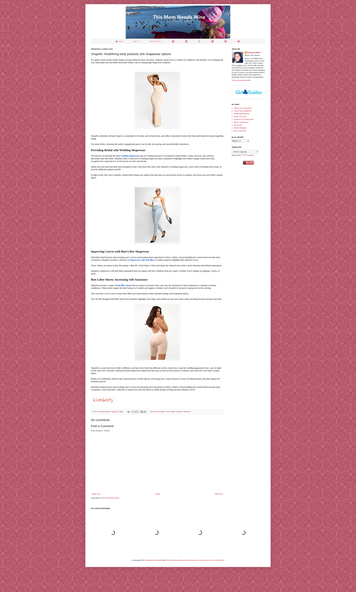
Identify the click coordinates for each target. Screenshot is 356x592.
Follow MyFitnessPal (241, 114)
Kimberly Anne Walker (154, 560)
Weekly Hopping (240, 128)
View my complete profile (241, 80)
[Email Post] (128, 411)
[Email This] (132, 411)
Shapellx (179, 411)
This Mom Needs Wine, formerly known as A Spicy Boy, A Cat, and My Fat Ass (195, 560)
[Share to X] (139, 411)
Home (157, 494)
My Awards (238, 125)
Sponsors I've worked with (243, 119)
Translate (250, 155)
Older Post (219, 494)
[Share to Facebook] (142, 411)
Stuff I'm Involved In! (241, 122)
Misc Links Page (240, 131)
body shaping (170, 411)
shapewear (187, 411)
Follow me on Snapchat (243, 108)
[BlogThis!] (135, 411)
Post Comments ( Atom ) (110, 498)
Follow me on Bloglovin (242, 111)
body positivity (160, 411)
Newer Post (96, 494)
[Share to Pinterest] (145, 411)
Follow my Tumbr (240, 117)
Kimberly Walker (254, 53)
